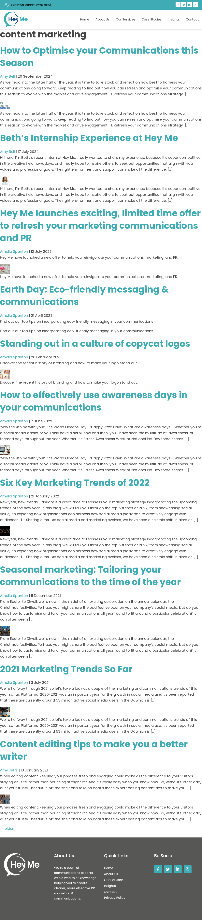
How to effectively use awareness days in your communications (94, 401)
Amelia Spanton (14, 251)
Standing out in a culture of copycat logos (95, 343)
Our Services (125, 19)
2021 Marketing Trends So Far (66, 669)
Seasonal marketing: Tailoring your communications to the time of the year (90, 575)
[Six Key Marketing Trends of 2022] (5, 529)
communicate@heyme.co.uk (31, 5)
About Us (102, 19)
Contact (192, 19)
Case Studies (151, 19)
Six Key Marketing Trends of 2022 (75, 483)
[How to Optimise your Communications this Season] (5, 103)
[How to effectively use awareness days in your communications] (5, 448)
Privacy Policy (114, 897)
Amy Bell (7, 76)
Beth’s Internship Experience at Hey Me (89, 138)
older (7, 828)
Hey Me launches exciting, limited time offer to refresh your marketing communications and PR (100, 225)
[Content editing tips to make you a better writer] (5, 797)
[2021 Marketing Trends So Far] (5, 709)
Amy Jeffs (9, 770)
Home (84, 19)
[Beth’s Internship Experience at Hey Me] (5, 178)
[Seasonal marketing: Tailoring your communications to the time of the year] (5, 628)
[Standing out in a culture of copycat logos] (5, 372)
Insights (174, 19)
